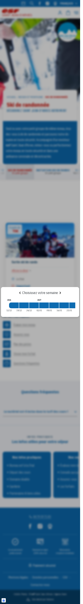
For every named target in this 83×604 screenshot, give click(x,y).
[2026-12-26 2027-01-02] (34, 305)
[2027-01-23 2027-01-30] (74, 305)
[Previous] (19, 292)
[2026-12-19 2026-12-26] (24, 305)
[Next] (60, 292)
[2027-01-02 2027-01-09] (44, 305)
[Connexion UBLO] (4, 600)
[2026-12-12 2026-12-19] (14, 305)
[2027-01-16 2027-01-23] (64, 305)
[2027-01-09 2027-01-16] (54, 305)
